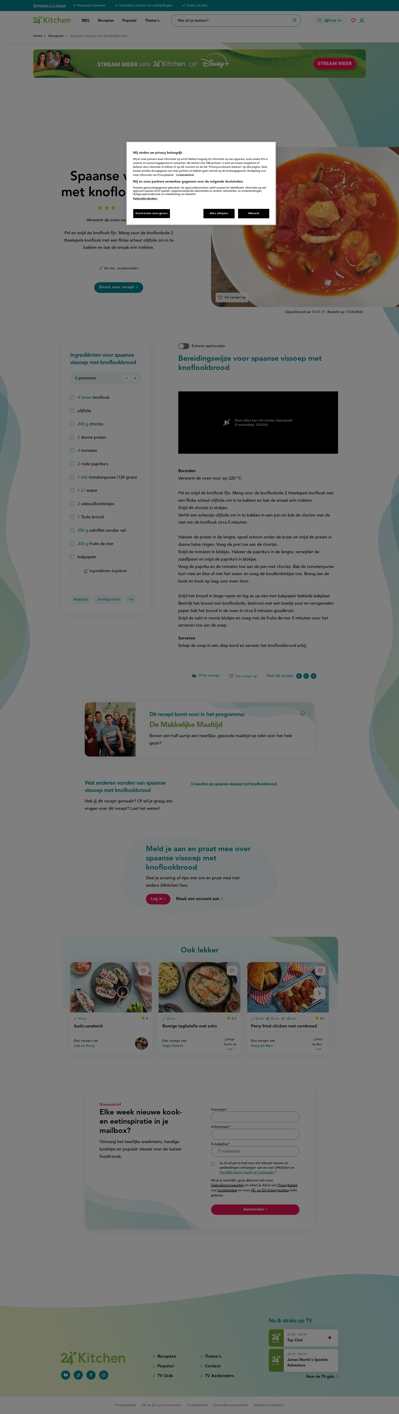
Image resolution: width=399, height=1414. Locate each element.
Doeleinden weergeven (152, 213)
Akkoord (253, 213)
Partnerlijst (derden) (145, 198)
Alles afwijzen (219, 213)
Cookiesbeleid (185, 175)
